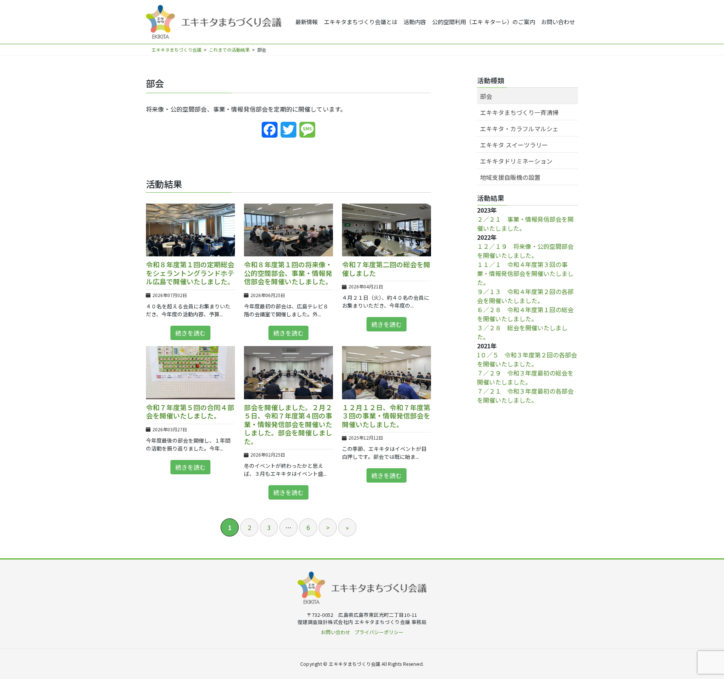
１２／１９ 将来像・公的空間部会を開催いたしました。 (525, 251)
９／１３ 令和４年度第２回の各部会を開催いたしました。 (525, 296)
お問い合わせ (558, 22)
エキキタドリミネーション (516, 161)
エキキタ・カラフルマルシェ (519, 128)
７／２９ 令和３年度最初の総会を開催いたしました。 (525, 377)
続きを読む (190, 332)
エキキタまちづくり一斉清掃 (519, 112)
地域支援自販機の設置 (510, 177)
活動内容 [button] (414, 22)
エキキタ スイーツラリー (514, 144)
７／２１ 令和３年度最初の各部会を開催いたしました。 (525, 395)
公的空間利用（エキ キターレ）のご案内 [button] (483, 22)
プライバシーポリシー (378, 632)
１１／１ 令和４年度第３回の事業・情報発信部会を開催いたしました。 (525, 273)
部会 (486, 96)
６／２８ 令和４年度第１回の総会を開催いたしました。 (525, 314)
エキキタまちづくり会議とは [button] (360, 22)
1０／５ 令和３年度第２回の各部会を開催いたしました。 (527, 359)
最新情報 (306, 22)
